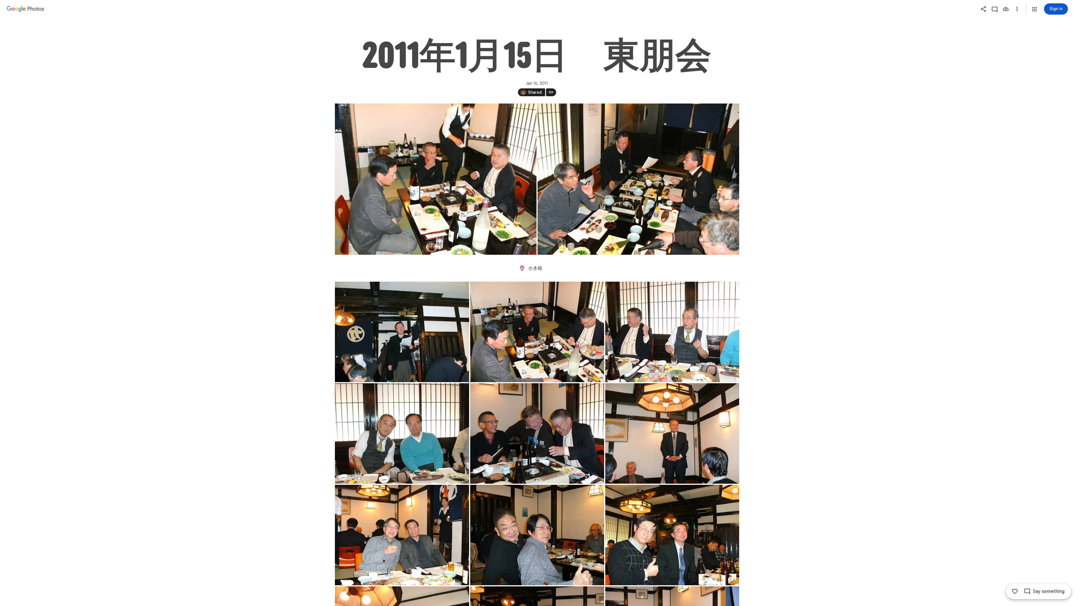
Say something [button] (1049, 591)
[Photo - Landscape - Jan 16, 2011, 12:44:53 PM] (672, 535)
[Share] (983, 9)
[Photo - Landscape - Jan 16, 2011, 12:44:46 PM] (402, 332)
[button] (1034, 9)
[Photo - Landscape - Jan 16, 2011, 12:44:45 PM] (435, 179)
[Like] (1014, 591)
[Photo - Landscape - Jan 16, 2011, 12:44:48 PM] (402, 433)
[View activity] (994, 9)
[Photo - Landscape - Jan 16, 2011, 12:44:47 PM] (537, 332)
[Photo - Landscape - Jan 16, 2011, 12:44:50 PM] (672, 433)
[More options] (1017, 9)
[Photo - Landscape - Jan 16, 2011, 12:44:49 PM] (537, 433)
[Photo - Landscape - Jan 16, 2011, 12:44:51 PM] (537, 535)
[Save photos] (1005, 9)
